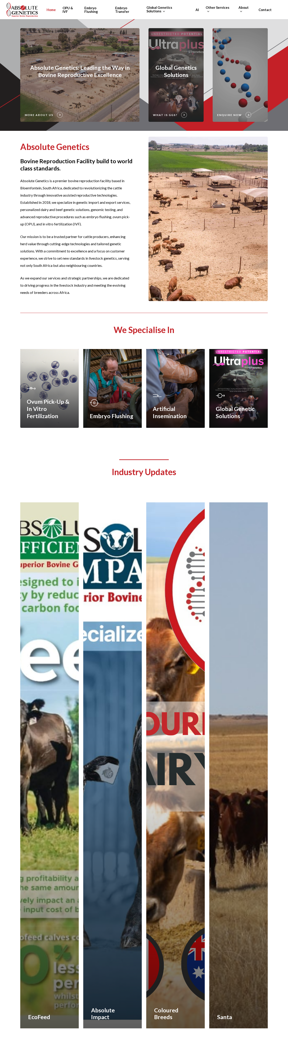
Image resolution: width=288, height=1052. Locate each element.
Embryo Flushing (91, 9)
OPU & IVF (68, 9)
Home (51, 9)
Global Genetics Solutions (159, 9)
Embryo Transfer (122, 9)
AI (197, 9)
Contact (265, 9)
